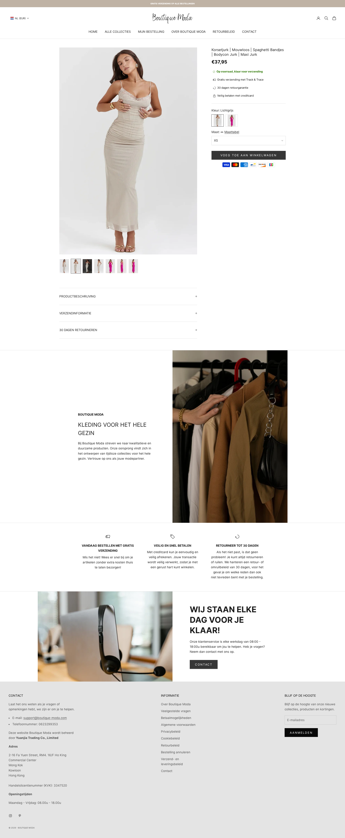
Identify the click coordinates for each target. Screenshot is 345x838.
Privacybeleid (170, 731)
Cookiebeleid (170, 738)
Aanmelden (301, 732)
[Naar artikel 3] (87, 266)
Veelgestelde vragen (176, 711)
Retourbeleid (224, 31)
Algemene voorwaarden (178, 725)
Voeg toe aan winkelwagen (248, 155)
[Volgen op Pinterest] (20, 815)
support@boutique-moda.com (45, 718)
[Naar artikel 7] (133, 266)
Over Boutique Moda (188, 31)
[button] (20, 18)
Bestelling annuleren (175, 752)
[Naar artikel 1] (64, 266)
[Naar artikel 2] (76, 266)
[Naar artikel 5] (110, 266)
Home (93, 31)
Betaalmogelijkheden (176, 718)
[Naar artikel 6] (122, 266)
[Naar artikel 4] (99, 266)
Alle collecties (118, 31)
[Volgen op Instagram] (10, 815)
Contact (249, 31)
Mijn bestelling (151, 31)
